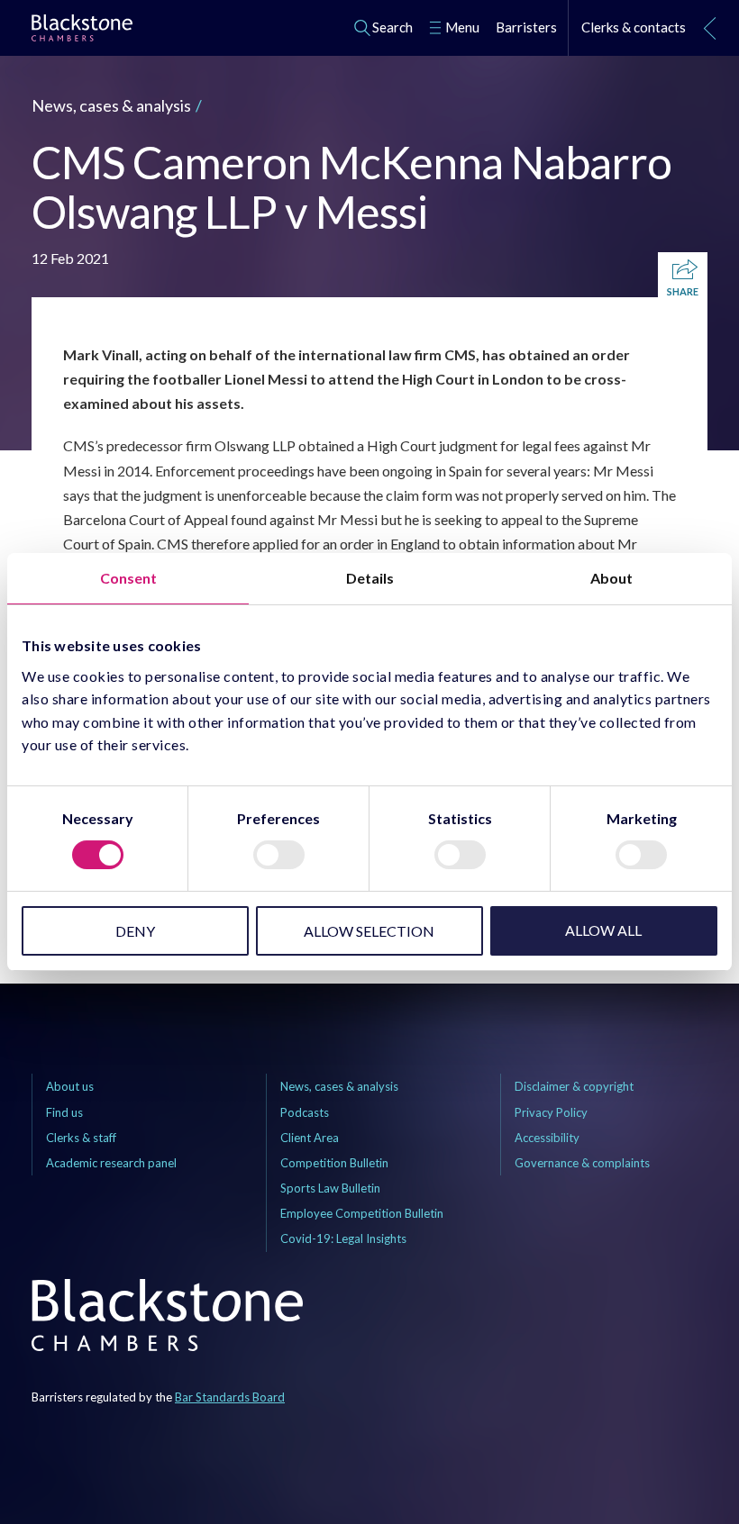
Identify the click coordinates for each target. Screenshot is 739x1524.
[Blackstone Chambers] (82, 31)
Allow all (603, 930)
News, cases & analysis (111, 105)
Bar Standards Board (230, 1397)
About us (70, 1086)
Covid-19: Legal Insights (343, 1238)
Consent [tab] (128, 577)
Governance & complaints (582, 1163)
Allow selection (369, 930)
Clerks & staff (81, 1137)
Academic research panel (111, 1163)
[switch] (279, 854)
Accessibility (547, 1137)
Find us (64, 1112)
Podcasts (304, 1112)
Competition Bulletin (334, 1163)
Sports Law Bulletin (330, 1188)
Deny (135, 930)
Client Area (309, 1137)
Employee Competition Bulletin (361, 1213)
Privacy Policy (551, 1112)
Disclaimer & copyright (574, 1086)
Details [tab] (370, 577)
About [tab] (611, 577)
